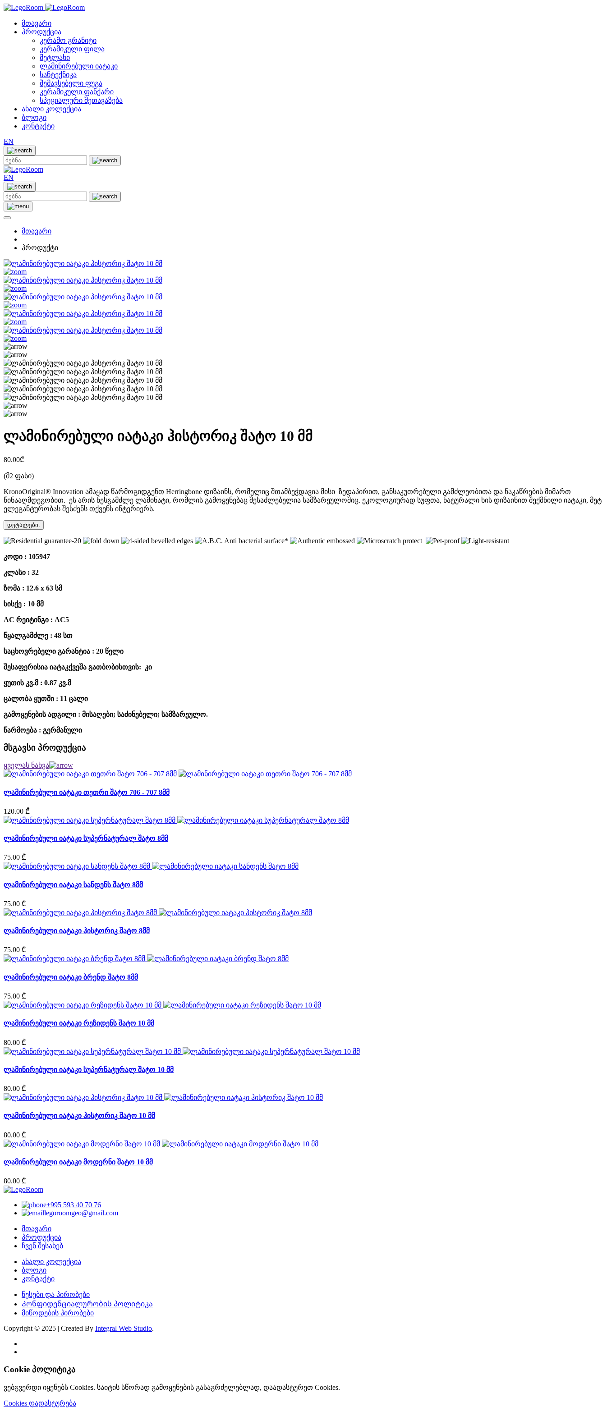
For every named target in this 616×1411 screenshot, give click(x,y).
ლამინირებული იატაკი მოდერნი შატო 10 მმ (78, 1162)
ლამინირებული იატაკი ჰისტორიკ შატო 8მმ (77, 931)
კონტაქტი (38, 126)
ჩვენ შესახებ (42, 1246)
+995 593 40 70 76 (73, 1205)
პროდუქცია (41, 32)
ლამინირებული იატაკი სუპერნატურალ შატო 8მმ (86, 838)
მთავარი (36, 23)
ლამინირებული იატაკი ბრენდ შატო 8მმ (71, 977)
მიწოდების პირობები (58, 1313)
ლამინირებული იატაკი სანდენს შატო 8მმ (73, 885)
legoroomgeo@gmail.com (81, 1213)
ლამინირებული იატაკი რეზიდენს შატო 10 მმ (79, 1023)
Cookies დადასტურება (40, 1403)
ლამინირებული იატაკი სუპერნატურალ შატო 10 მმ (89, 1069)
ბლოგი (34, 117)
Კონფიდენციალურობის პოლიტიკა (87, 1304)
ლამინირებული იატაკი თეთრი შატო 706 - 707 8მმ (87, 792)
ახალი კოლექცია (51, 109)
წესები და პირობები (56, 1294)
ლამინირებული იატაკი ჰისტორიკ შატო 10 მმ (79, 1115)
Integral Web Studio (123, 1328)
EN (9, 141)
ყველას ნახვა (26, 765)
